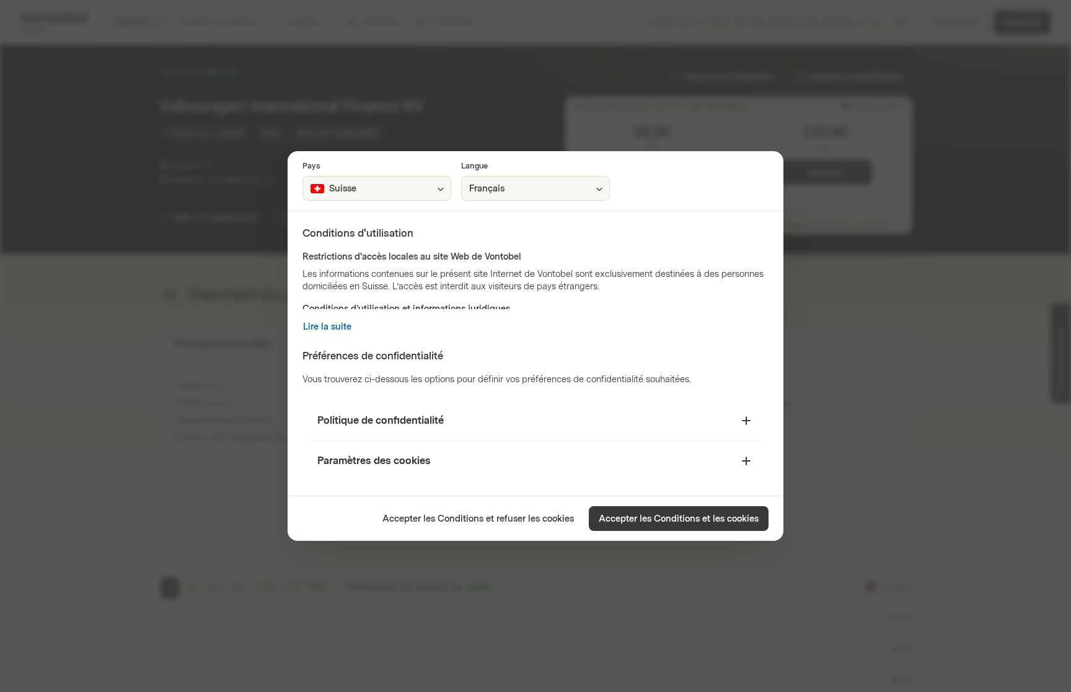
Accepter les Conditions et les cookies (679, 519)
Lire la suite (327, 327)
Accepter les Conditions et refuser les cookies (478, 519)
